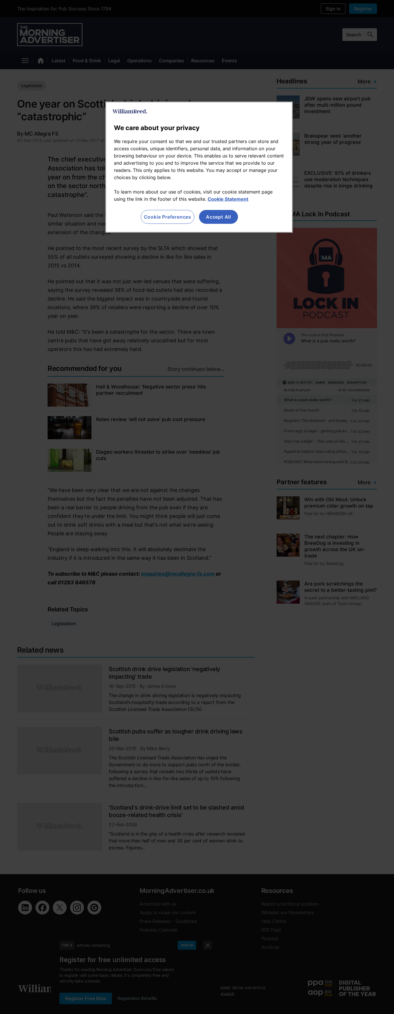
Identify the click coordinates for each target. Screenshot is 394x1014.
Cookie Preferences (167, 217)
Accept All (218, 217)
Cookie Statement (228, 199)
